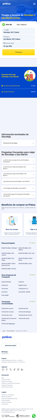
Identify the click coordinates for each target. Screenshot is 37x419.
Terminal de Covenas (8, 312)
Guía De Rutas (11, 331)
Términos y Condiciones (8, 395)
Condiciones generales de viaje (9, 398)
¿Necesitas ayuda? (10, 345)
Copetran (21, 282)
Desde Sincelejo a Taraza (9, 268)
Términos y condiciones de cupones (11, 383)
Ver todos (32, 243)
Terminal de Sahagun (24, 312)
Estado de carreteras (7, 381)
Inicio (4, 331)
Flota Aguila (5, 295)
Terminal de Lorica (7, 315)
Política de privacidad (7, 387)
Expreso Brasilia (6, 282)
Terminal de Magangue (8, 323)
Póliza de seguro (6, 400)
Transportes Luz (23, 288)
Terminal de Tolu (23, 308)
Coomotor (4, 292)
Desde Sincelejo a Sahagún (9, 248)
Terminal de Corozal (7, 308)
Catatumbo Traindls (24, 292)
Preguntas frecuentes (7, 385)
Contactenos (5, 404)
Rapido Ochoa (22, 285)
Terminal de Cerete (23, 318)
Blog (3, 377)
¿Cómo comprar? (6, 379)
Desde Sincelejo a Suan (25, 263)
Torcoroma (5, 288)
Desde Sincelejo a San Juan (26, 253)
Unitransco (5, 285)
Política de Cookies (6, 402)
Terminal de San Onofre (25, 315)
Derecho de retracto (6, 396)
